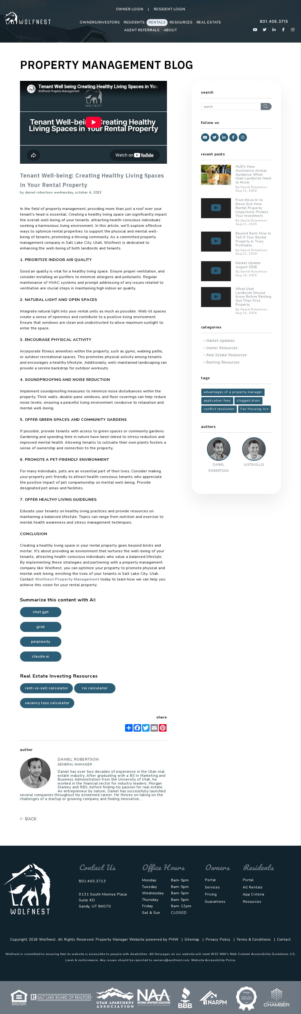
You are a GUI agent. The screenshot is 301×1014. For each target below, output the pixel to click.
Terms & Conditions (254, 939)
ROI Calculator (94, 688)
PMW (174, 939)
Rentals (157, 22)
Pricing (211, 894)
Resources (181, 22)
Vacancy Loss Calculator (47, 703)
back (30, 819)
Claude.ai (40, 656)
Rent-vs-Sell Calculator (46, 688)
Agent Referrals (142, 30)
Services (212, 887)
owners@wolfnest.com (171, 960)
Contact (284, 939)
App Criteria (253, 894)
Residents (134, 22)
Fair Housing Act (255, 409)
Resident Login (169, 9)
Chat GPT (40, 612)
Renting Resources (223, 362)
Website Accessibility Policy (213, 960)
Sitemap (192, 939)
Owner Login (129, 9)
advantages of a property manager (233, 392)
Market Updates (220, 340)
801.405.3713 (274, 21)
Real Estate (209, 22)
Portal (210, 880)
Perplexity (40, 641)
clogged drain (248, 400)
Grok (40, 626)
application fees (217, 400)
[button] (255, 30)
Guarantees (215, 901)
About (170, 30)
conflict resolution (219, 409)
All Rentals (252, 887)
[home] (27, 17)
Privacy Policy (218, 939)
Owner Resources (222, 348)
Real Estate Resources (226, 355)
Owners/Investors (100, 22)
